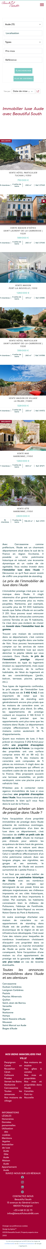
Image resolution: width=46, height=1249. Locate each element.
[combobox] (23, 24)
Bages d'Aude (9, 1028)
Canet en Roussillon (13, 1067)
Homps (6, 1015)
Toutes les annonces (13, 1093)
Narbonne (7, 1012)
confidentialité (9, 1244)
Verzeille (7, 1006)
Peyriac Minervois (12, 996)
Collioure (9, 1075)
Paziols (6, 993)
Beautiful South (23, 1199)
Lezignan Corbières (12, 990)
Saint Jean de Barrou (14, 1002)
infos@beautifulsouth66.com (23, 1213)
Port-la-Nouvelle (29, 1096)
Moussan (7, 1022)
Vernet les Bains (13, 1081)
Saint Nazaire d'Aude (14, 1018)
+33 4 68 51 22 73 (23, 1210)
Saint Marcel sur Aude (14, 1025)
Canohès (28, 1091)
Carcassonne (9, 983)
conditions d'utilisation (26, 1244)
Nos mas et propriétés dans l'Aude (33, 1084)
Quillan (6, 999)
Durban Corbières (11, 986)
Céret (7, 1071)
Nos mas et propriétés (33, 1077)
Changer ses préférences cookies (15, 1226)
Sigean (6, 1009)
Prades (8, 1078)
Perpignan (10, 1062)
